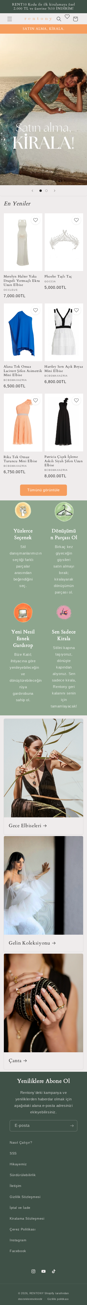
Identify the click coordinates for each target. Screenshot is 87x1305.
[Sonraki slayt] (54, 190)
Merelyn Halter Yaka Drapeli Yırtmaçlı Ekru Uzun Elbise (22, 280)
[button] (9, 19)
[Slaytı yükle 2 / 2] (46, 191)
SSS (13, 1153)
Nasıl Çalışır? (21, 1142)
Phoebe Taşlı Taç (58, 276)
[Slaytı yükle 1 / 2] (41, 191)
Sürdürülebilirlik (23, 1175)
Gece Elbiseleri (25, 826)
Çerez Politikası (23, 1229)
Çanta (15, 1061)
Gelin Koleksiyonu (29, 943)
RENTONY (36, 1293)
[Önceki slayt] (32, 190)
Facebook (18, 1251)
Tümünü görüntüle (43, 490)
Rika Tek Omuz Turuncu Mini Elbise (20, 459)
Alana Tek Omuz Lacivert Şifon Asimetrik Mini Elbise (23, 371)
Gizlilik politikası (58, 1299)
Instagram (18, 1240)
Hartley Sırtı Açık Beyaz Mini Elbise (63, 369)
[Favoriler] (67, 16)
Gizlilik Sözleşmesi (25, 1197)
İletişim (16, 1186)
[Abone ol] (71, 1125)
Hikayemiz (18, 1164)
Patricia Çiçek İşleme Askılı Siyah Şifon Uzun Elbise (63, 461)
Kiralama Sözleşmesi (27, 1218)
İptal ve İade (20, 1208)
